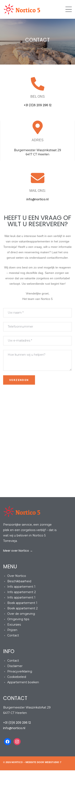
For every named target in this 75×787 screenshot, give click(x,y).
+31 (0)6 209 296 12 (37, 105)
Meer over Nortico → (18, 551)
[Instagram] (17, 741)
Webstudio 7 (53, 762)
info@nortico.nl (37, 199)
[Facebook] (7, 741)
